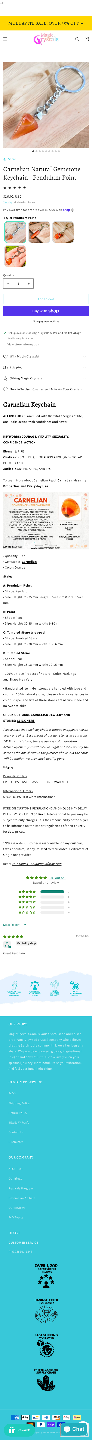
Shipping (7, 202)
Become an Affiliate (22, 1198)
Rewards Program (21, 1188)
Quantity (8, 275)
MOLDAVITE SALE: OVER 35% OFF (43, 23)
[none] (15, 232)
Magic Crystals (40, 1432)
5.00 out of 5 (57, 878)
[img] (13, 937)
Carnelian (29, 562)
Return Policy (18, 1113)
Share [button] (12, 159)
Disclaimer (16, 1142)
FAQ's (12, 1093)
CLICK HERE (26, 720)
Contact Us (16, 1132)
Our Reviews (17, 1208)
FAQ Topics (16, 1217)
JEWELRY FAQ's (19, 1122)
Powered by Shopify (56, 1432)
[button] (5, 39)
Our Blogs (15, 1178)
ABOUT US (15, 1169)
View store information (23, 344)
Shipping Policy (19, 1103)
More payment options (46, 321)
